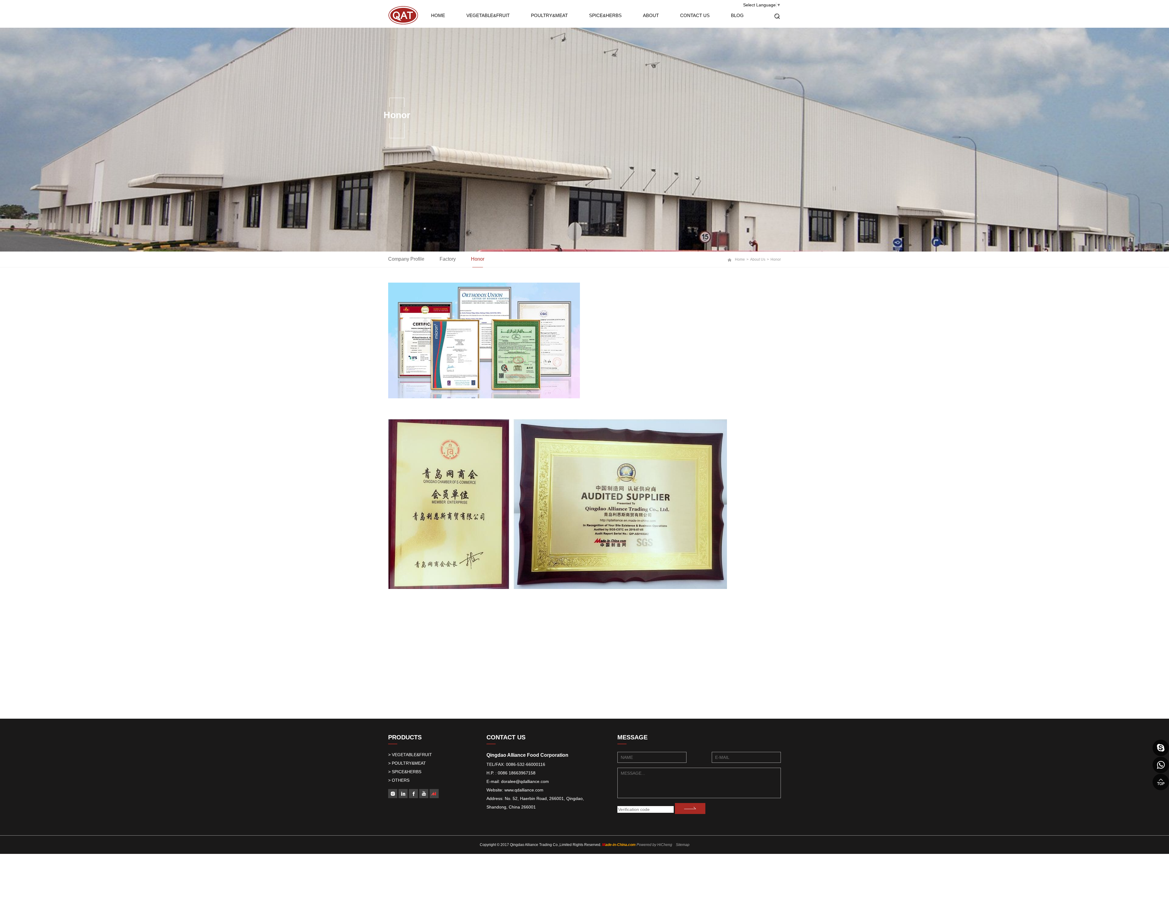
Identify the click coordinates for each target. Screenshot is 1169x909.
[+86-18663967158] (1161, 765)
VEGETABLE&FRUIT (488, 15)
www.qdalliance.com (523, 789)
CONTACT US (695, 15)
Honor (477, 259)
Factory (448, 259)
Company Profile (406, 259)
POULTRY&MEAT (549, 15)
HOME (438, 15)
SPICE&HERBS (605, 15)
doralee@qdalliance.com (525, 781)
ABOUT (651, 15)
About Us (757, 259)
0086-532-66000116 (525, 764)
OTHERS (400, 780)
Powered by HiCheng (654, 845)
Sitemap (683, 845)
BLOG (737, 15)
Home (740, 259)
